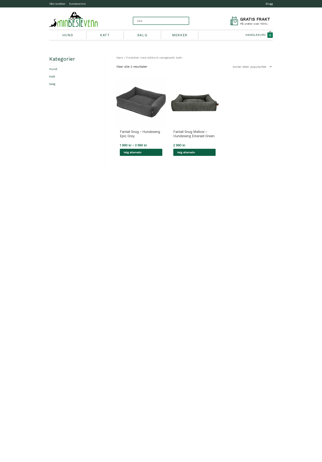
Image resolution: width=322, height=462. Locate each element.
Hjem (119, 57)
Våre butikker (57, 3)
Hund (67, 35)
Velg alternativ (132, 152)
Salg (142, 35)
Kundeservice (77, 3)
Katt (105, 35)
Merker (180, 35)
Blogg (269, 3)
